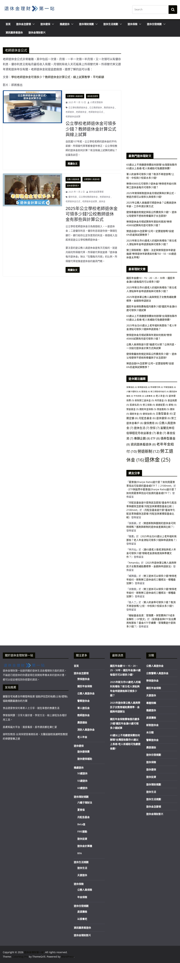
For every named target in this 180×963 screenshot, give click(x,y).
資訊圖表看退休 (14, 32)
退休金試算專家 (96, 191)
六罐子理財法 (133, 391)
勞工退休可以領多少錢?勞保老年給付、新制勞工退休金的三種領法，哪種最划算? (151, 579)
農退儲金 (82, 722)
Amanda (134, 562)
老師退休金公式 (95, 112)
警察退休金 (83, 700)
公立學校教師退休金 (77, 107)
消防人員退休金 (86, 729)
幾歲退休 (65, 24)
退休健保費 (83, 751)
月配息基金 (147, 418)
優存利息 (72, 196)
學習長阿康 (9, 715)
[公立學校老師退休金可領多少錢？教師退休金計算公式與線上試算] (32, 106)
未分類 (150, 732)
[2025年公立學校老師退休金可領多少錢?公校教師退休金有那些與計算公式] (32, 189)
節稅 (172, 404)
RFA (79, 853)
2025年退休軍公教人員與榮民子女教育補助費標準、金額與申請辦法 (125, 707)
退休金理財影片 (37, 32)
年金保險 (82, 897)
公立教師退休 (95, 107)
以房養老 (150, 396)
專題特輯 (151, 703)
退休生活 (141, 428)
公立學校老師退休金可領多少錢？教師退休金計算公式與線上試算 (91, 128)
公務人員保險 (84, 889)
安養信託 (131, 387)
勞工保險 (149, 404)
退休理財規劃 (86, 24)
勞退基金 (132, 409)
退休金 (102, 201)
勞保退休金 (143, 387)
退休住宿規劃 (154, 24)
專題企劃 (142, 438)
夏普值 (145, 391)
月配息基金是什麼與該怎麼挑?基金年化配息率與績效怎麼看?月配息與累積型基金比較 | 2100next (151, 506)
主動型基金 (164, 413)
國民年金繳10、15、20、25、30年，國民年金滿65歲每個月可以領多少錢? (125, 670)
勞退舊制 (163, 409)
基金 (161, 433)
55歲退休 (82, 780)
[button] (33, 24)
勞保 (155, 428)
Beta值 (81, 824)
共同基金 (161, 400)
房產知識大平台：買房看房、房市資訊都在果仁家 (30, 727)
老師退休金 (81, 112)
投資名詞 (136, 404)
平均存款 (139, 396)
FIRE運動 (82, 831)
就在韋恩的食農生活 (48, 708)
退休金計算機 (84, 846)
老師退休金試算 (73, 116)
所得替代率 (156, 387)
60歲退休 (82, 788)
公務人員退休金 (73, 179)
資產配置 (162, 404)
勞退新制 (148, 451)
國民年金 (136, 413)
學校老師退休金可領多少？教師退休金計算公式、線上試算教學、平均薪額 (58, 77)
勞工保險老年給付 (159, 391)
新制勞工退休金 (144, 400)
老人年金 (162, 395)
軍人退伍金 (83, 708)
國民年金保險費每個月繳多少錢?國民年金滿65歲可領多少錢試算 (125, 723)
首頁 (8, 24)
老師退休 (70, 112)
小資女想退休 (96, 102)
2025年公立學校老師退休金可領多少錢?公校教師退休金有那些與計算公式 (92, 213)
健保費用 (151, 423)
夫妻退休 (82, 875)
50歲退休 (82, 773)
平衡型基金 (169, 387)
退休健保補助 (84, 758)
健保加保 (149, 413)
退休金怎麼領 (23, 24)
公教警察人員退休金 (75, 96)
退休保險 (132, 24)
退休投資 (82, 838)
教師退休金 (109, 107)
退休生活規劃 (110, 24)
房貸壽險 (82, 911)
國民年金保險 (147, 409)
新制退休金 (152, 725)
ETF (155, 438)
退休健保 (45, 24)
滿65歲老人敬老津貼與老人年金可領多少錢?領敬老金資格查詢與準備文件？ (151, 553)
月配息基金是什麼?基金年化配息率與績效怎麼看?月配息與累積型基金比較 (150, 513)
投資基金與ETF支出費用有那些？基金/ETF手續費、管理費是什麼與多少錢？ (151, 622)
